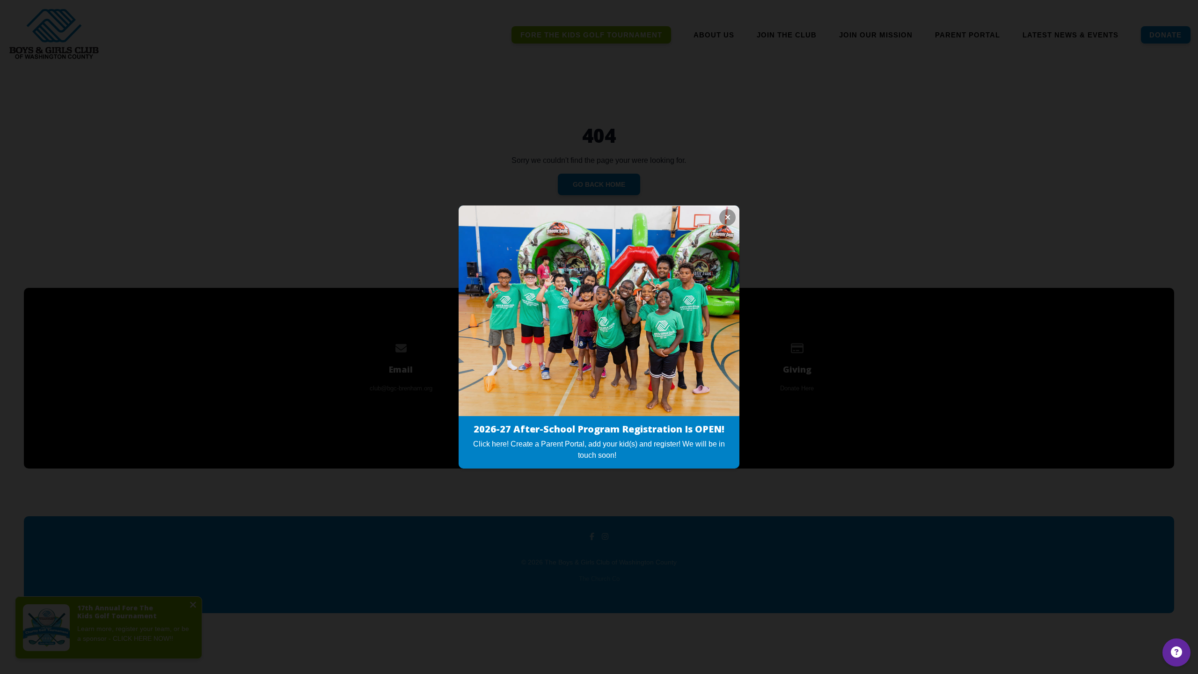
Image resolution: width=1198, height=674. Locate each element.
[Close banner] (727, 217)
